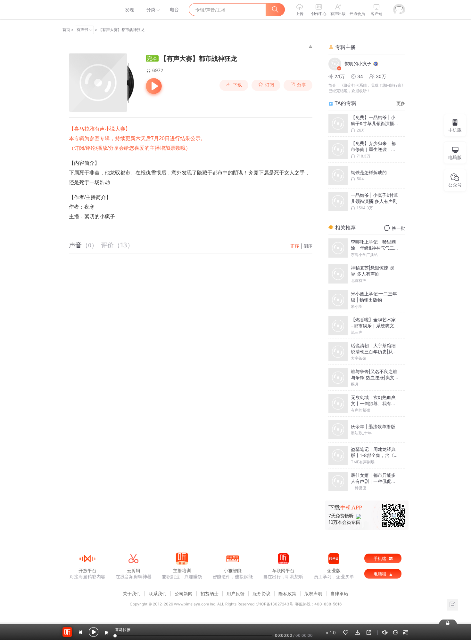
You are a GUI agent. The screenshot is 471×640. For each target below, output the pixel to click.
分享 (301, 84)
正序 (294, 246)
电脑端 (380, 573)
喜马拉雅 (87, 9)
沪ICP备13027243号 (274, 604)
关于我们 (132, 593)
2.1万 (340, 76)
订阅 (269, 84)
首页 (66, 29)
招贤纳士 (210, 593)
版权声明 (313, 593)
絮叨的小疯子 (357, 63)
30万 (381, 76)
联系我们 (158, 593)
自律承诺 (339, 593)
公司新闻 (184, 593)
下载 (237, 84)
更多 (400, 103)
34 (360, 76)
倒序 (307, 246)
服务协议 (261, 593)
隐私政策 (287, 593)
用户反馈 (235, 593)
